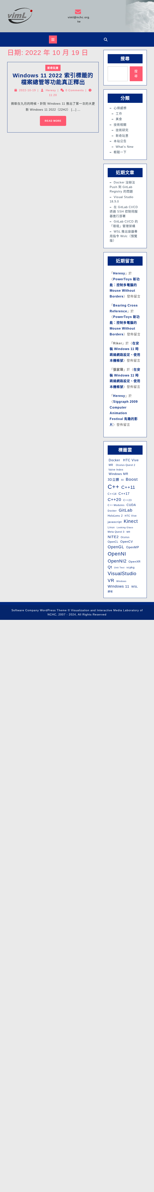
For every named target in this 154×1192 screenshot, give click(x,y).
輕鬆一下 (120, 152)
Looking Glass (125, 527)
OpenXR (135, 561)
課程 (110, 591)
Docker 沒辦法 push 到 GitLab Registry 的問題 (122, 187)
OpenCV (126, 541)
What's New (125, 146)
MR (110, 464)
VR (111, 580)
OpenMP (132, 547)
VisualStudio (122, 573)
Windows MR (118, 474)
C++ (113, 486)
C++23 (127, 500)
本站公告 (120, 141)
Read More (50, 119)
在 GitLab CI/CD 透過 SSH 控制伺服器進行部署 (124, 211)
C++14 (112, 493)
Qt (110, 567)
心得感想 (120, 108)
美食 (119, 119)
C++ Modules (116, 505)
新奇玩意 (53, 67)
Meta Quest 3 (116, 532)
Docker (114, 460)
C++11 (128, 487)
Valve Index (115, 470)
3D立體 (113, 479)
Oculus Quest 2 (125, 465)
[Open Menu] (53, 39)
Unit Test (119, 567)
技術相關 (120, 124)
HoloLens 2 (115, 515)
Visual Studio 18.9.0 (121, 199)
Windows (121, 581)
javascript (115, 521)
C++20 (114, 499)
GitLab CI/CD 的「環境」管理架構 (124, 224)
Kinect (131, 521)
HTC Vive (130, 460)
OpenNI (117, 554)
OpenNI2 (117, 561)
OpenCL (113, 541)
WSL (134, 586)
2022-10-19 (27, 90)
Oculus (125, 537)
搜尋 (125, 58)
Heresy (51, 90)
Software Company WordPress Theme (39, 610)
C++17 (124, 494)
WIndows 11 (118, 586)
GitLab (126, 510)
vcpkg (131, 567)
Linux (111, 527)
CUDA (131, 505)
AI (122, 480)
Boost (132, 479)
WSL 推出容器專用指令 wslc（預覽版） (124, 236)
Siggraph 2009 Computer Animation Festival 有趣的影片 (124, 413)
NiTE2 (113, 537)
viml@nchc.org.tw (78, 16)
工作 (119, 113)
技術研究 (122, 130)
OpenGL (116, 547)
